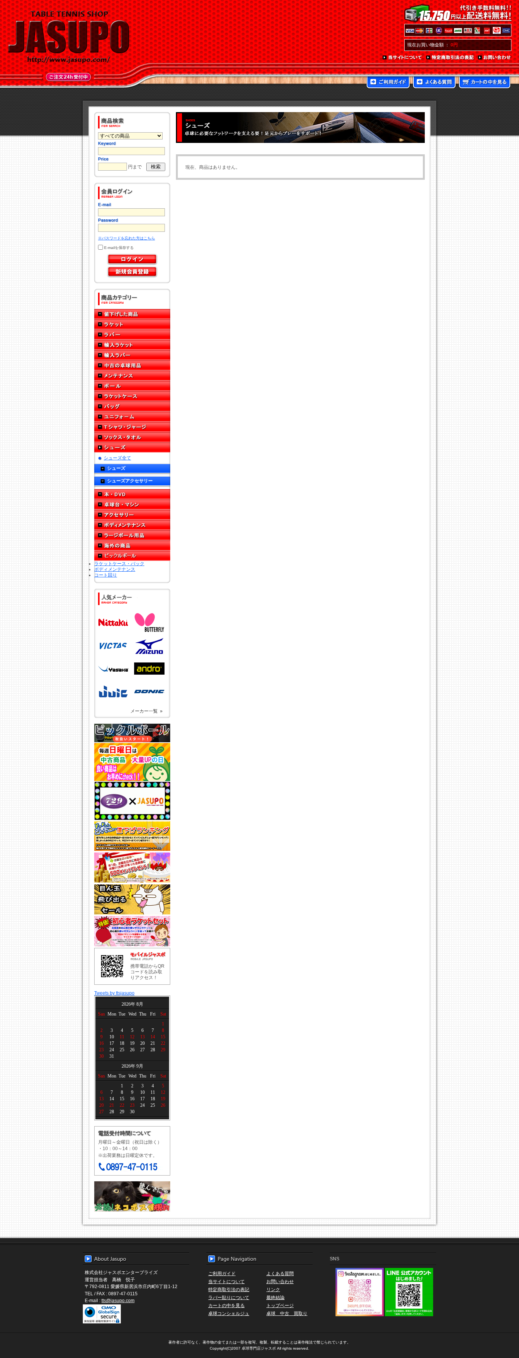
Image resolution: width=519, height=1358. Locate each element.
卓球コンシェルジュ (228, 1313)
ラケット (132, 324)
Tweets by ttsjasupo (114, 992)
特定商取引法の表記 (450, 57)
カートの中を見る (484, 82)
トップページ (280, 1305)
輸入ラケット (132, 345)
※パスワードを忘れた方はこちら (126, 238)
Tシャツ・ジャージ (132, 427)
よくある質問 (434, 82)
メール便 (132, 1196)
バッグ (132, 406)
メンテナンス (132, 376)
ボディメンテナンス (132, 525)
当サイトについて (402, 57)
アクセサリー (132, 515)
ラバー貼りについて (228, 1297)
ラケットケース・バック (119, 563)
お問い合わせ (494, 57)
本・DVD (132, 494)
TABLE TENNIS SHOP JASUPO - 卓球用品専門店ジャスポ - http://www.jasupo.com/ (68, 37)
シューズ (132, 447)
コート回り (105, 574)
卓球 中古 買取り (286, 1313)
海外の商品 (132, 545)
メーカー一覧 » (146, 710)
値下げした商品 (132, 314)
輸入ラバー (132, 355)
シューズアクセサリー (130, 480)
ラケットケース (132, 396)
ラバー (132, 335)
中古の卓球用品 (132, 365)
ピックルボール (132, 556)
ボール (132, 386)
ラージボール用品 (132, 535)
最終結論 (275, 1297)
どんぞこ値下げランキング (132, 836)
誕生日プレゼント (132, 868)
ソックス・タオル (132, 437)
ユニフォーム (132, 417)
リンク (273, 1289)
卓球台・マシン (132, 504)
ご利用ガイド (388, 82)
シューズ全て (117, 457)
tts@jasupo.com (117, 1300)
